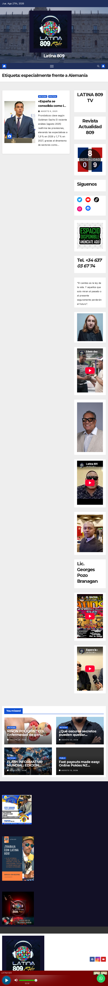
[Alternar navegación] (51, 66)
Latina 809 (54, 55)
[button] (98, 66)
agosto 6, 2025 (49, 111)
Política (52, 96)
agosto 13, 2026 (69, 770)
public (62, 758)
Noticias (42, 96)
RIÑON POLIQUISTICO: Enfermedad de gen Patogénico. (25, 734)
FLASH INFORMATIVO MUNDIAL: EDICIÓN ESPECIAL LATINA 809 (25, 765)
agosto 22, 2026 (69, 740)
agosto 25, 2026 (18, 740)
